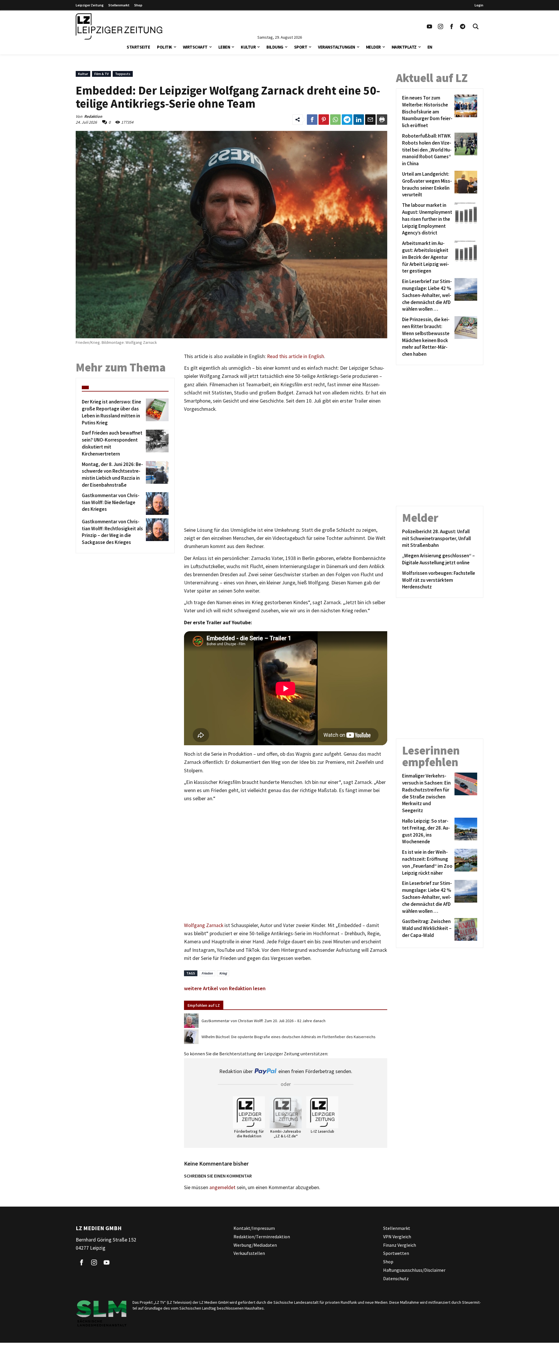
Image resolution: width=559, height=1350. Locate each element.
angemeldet (222, 1187)
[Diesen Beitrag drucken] (382, 119)
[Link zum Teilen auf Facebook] (312, 119)
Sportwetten (396, 1253)
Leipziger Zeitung (90, 5)
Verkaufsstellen (249, 1253)
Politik (164, 47)
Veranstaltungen (336, 47)
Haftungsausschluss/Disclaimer (414, 1270)
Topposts (122, 74)
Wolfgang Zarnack (203, 925)
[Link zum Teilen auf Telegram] (347, 119)
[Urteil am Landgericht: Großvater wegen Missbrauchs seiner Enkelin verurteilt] (464, 184)
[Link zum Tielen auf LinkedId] (358, 119)
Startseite (138, 47)
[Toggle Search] (475, 26)
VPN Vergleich (397, 1236)
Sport (300, 47)
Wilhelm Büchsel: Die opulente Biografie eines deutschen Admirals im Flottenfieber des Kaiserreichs (288, 1036)
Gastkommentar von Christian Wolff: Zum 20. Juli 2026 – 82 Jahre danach (263, 1020)
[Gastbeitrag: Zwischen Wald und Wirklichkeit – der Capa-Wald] (464, 929)
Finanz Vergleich (399, 1245)
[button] (175, 46)
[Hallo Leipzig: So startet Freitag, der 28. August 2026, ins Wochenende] (464, 831)
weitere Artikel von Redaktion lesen (225, 988)
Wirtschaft (195, 47)
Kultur (248, 47)
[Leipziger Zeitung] (119, 26)
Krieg (223, 973)
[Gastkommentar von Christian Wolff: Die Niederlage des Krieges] (156, 503)
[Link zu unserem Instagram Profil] (440, 26)
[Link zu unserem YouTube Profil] (429, 26)
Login (479, 5)
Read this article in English (295, 356)
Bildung (274, 47)
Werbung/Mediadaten (255, 1245)
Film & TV (101, 74)
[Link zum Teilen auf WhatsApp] (335, 119)
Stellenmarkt (119, 5)
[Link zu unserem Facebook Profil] (451, 26)
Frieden (207, 973)
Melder (373, 47)
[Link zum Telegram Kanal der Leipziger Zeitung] (462, 26)
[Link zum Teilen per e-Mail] (370, 119)
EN (429, 47)
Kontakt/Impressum (254, 1228)
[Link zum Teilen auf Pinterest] (324, 119)
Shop (138, 5)
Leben (224, 47)
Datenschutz (396, 1278)
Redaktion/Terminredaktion (261, 1236)
